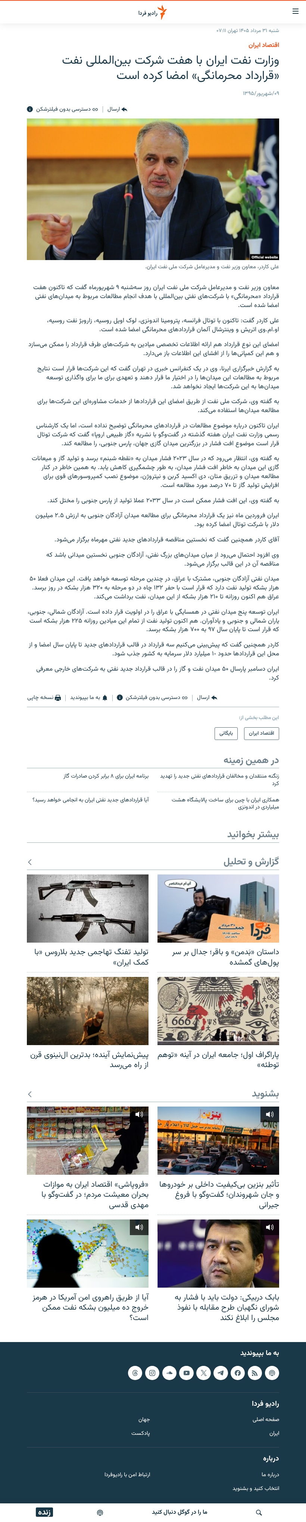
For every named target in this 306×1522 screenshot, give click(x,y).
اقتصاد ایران (264, 45)
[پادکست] (100, 1512)
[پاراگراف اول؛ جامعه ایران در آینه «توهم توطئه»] (218, 1011)
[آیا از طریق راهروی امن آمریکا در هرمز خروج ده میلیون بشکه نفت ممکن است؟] (88, 1253)
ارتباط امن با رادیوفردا (127, 1475)
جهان (144, 1420)
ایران (274, 1434)
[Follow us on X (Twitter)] (203, 1373)
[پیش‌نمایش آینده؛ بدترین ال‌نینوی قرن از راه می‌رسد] (88, 1011)
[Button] (117, 109)
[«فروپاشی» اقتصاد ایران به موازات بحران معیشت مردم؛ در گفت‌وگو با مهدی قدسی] (88, 1141)
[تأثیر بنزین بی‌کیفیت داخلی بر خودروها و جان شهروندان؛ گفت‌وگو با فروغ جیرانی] (218, 1141)
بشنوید (265, 1094)
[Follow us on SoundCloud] (169, 1373)
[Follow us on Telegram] (220, 1373)
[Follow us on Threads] (135, 1373)
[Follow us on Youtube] (186, 1373)
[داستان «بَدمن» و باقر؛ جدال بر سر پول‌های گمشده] (218, 908)
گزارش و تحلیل (251, 862)
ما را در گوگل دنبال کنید (179, 1512)
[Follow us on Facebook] (238, 1373)
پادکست (140, 1434)
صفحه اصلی (266, 1420)
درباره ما (270, 1475)
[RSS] (255, 1373)
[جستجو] (259, 1512)
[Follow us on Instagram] (152, 1373)
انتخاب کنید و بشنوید (255, 1489)
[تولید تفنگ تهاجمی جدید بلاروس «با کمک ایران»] (88, 908)
